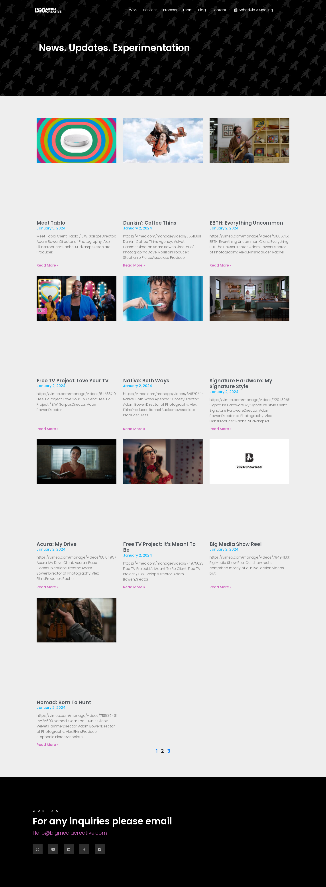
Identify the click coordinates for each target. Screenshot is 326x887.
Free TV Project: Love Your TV (73, 380)
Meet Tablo (51, 222)
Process (170, 9)
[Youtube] (53, 849)
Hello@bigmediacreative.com (70, 832)
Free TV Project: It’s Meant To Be (159, 547)
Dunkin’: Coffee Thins (149, 222)
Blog (202, 9)
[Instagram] (38, 849)
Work (133, 9)
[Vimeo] (100, 849)
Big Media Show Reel (236, 544)
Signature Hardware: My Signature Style (241, 383)
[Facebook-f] (84, 849)
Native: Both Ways (146, 380)
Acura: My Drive (57, 544)
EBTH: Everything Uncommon (246, 222)
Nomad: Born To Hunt (64, 702)
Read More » (48, 265)
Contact (219, 9)
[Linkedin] (69, 849)
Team (187, 9)
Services (150, 9)
